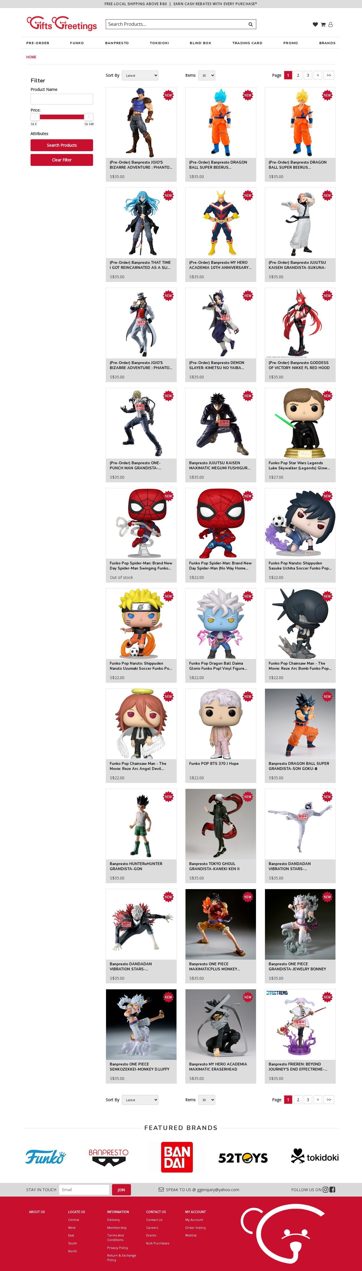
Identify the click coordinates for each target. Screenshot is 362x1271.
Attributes (39, 133)
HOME (31, 57)
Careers (152, 1227)
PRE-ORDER (37, 43)
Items (190, 75)
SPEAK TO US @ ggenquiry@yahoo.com (201, 1189)
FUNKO (77, 43)
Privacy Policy (117, 1248)
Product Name (44, 89)
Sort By (112, 75)
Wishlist (191, 1235)
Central (73, 1219)
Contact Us (154, 1219)
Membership (117, 1227)
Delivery (113, 1219)
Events (151, 1235)
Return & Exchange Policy (121, 1257)
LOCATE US (76, 1212)
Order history (195, 1227)
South (72, 1243)
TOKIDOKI (159, 43)
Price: (35, 110)
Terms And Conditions (115, 1237)
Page (276, 75)
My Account (194, 1219)
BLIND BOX (200, 43)
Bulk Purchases (157, 1243)
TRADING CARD (247, 43)
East (71, 1235)
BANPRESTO (117, 43)
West (72, 1227)
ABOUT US (37, 1212)
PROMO (290, 43)
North (72, 1251)
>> (329, 75)
